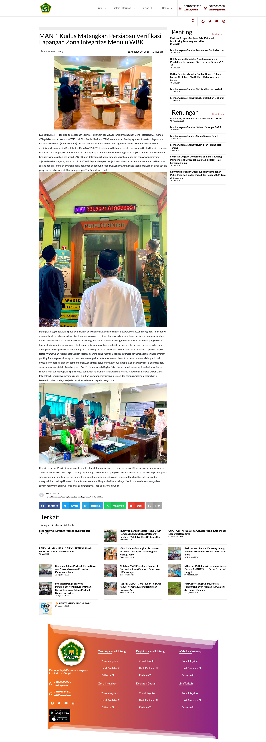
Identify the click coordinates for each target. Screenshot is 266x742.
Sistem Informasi (122, 8)
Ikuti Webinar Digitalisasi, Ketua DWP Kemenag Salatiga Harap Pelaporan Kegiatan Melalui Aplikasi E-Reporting (140, 533)
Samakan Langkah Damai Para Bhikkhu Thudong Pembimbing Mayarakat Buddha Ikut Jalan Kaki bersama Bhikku (196, 159)
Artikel (63, 525)
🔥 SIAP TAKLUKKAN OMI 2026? (73, 603)
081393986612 (217, 6)
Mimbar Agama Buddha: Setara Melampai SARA (195, 127)
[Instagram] (224, 21)
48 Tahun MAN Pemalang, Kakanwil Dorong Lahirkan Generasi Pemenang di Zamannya (140, 569)
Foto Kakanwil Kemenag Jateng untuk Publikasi (64, 530)
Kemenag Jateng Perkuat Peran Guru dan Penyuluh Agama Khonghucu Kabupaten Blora (75, 569)
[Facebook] (203, 21)
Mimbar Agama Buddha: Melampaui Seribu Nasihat (197, 50)
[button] (193, 21)
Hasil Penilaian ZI (110, 668)
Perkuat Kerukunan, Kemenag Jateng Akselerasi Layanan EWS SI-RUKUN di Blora (205, 551)
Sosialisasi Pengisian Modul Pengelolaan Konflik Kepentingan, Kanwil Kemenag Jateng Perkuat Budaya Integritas (73, 588)
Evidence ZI (107, 675)
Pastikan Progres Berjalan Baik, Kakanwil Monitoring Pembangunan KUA (192, 40)
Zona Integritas (109, 661)
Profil (100, 8)
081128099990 (192, 6)
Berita (165, 8)
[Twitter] (210, 21)
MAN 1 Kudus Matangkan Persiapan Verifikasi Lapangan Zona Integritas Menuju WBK (139, 551)
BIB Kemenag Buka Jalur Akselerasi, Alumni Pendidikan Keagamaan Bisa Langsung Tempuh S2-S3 (197, 62)
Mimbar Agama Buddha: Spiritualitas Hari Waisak (196, 89)
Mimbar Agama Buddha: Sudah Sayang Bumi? (194, 135)
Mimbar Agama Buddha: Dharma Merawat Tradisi (196, 118)
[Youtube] (217, 21)
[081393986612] (205, 8)
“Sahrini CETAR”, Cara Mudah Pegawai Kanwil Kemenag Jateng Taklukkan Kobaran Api (140, 586)
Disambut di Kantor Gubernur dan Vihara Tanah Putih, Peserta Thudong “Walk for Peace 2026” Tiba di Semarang (198, 174)
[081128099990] (180, 8)
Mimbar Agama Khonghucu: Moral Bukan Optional (197, 97)
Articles (55, 525)
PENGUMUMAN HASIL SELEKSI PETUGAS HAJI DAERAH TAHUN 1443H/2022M (65, 550)
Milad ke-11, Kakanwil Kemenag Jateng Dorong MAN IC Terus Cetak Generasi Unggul (205, 569)
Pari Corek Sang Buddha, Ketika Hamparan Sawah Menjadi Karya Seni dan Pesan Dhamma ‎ (204, 586)
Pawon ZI (147, 8)
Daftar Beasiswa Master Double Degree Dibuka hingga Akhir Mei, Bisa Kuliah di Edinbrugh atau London (196, 77)
